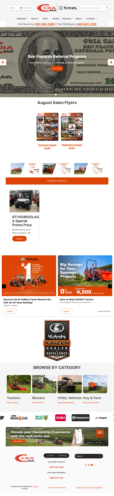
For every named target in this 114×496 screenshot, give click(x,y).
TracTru (35, 486)
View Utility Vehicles (66, 402)
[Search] (100, 456)
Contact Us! (57, 67)
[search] (107, 7)
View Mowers (38, 402)
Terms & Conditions (95, 487)
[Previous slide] (4, 286)
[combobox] (95, 8)
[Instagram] (89, 464)
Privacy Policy (81, 487)
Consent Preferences (57, 487)
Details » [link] (19, 239)
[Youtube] (92, 464)
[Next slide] (110, 286)
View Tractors (12, 402)
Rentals (56, 18)
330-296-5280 (45, 24)
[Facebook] (86, 464)
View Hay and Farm (91, 402)
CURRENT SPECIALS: (57, 181)
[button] (10, 8)
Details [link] (10, 311)
